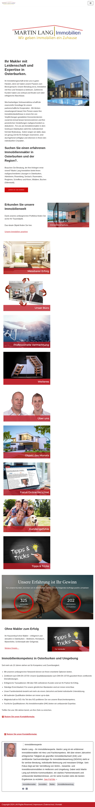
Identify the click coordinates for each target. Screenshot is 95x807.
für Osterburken (71, 751)
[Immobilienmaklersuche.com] (9, 3)
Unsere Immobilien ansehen (16, 232)
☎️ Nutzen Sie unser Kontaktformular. (18, 743)
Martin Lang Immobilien (27, 751)
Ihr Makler (51, 751)
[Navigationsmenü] (90, 3)
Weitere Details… (12, 648)
